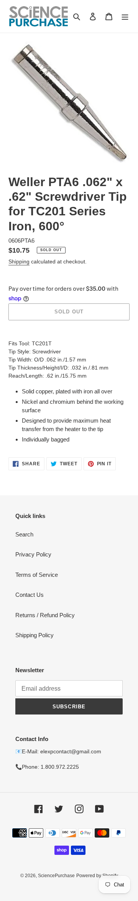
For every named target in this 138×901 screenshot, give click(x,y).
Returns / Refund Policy (45, 615)
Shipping (19, 261)
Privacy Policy (33, 554)
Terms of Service (36, 574)
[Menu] (125, 16)
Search (24, 534)
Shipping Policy (34, 635)
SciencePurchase (56, 875)
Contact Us (29, 594)
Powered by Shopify (97, 875)
